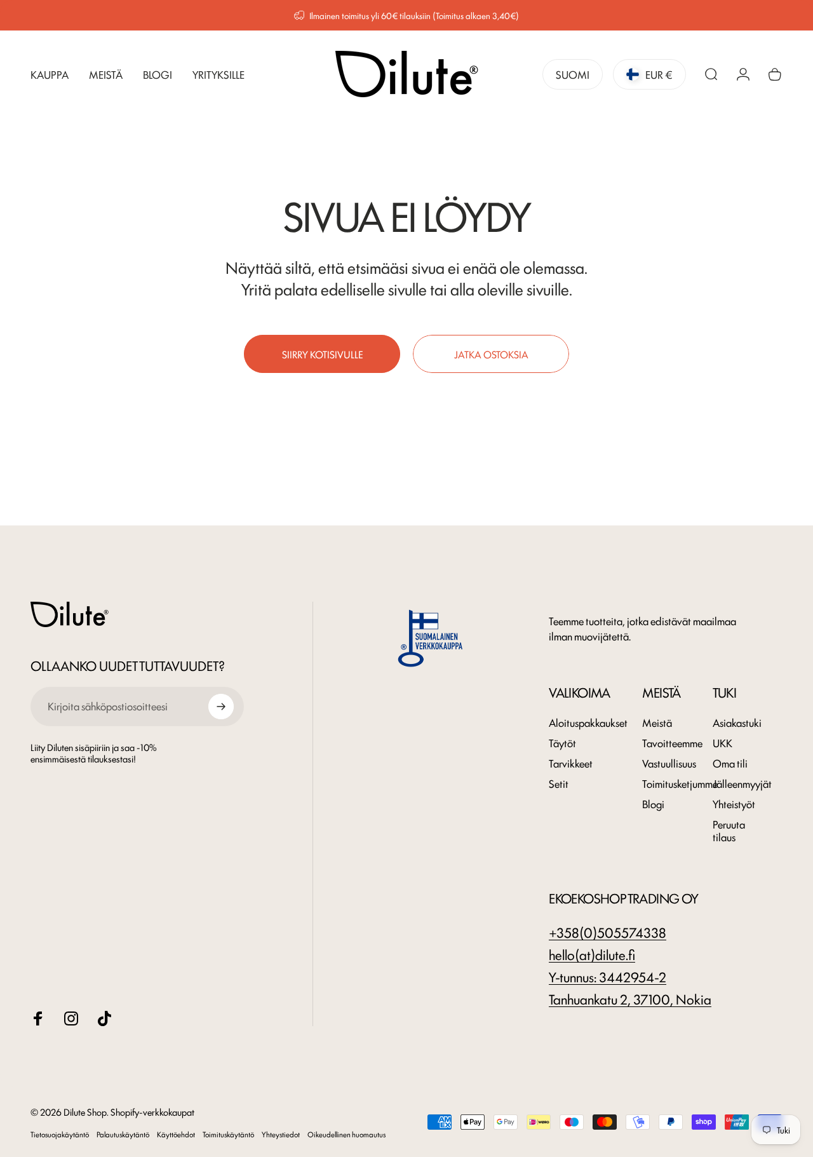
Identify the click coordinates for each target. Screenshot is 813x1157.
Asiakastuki (737, 722)
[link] (607, 976)
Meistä (657, 722)
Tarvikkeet (571, 763)
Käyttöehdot (176, 1133)
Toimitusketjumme (680, 783)
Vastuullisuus (669, 763)
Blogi (653, 803)
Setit (558, 783)
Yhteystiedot (281, 1133)
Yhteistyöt (734, 803)
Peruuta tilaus (729, 830)
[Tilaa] (221, 706)
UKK (722, 742)
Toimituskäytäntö (228, 1133)
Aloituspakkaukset (588, 722)
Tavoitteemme (672, 742)
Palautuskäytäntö (123, 1133)
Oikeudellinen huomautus (346, 1133)
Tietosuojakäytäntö (59, 1133)
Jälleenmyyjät (742, 783)
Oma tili (730, 763)
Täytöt (562, 742)
